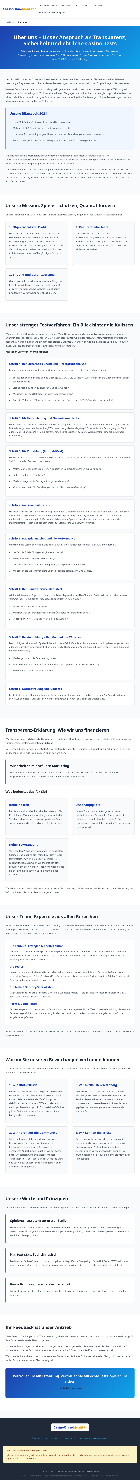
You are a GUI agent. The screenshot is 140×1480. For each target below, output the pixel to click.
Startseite (9, 22)
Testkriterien (82, 5)
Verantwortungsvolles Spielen (52, 12)
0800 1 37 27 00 (19, 1458)
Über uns (66, 5)
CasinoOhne (19, 9)
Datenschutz (98, 5)
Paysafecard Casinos (47, 5)
